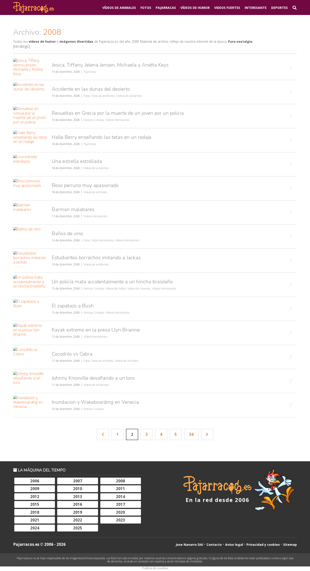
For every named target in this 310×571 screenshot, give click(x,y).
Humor (195, 7)
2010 (77, 488)
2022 (77, 520)
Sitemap (290, 544)
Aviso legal (234, 544)
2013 (77, 496)
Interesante (256, 7)
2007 (77, 481)
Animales (119, 7)
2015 (34, 504)
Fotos (145, 7)
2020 (120, 512)
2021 (34, 520)
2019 (77, 512)
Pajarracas (166, 7)
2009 (34, 488)
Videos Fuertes (227, 7)
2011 (120, 488)
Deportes (279, 7)
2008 (120, 481)
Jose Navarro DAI (189, 544)
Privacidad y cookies (263, 544)
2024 (34, 528)
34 (191, 434)
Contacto (214, 544)
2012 (34, 496)
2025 (77, 528)
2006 (34, 481)
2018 (34, 512)
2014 (120, 496)
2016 (77, 504)
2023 (120, 520)
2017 (120, 504)
